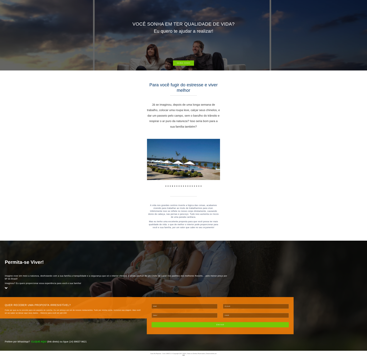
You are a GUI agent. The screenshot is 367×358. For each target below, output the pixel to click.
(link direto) (45, 341)
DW (183, 355)
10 (185, 186)
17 (201, 186)
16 (198, 186)
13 (192, 186)
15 (196, 186)
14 (194, 186)
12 (190, 186)
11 (187, 186)
